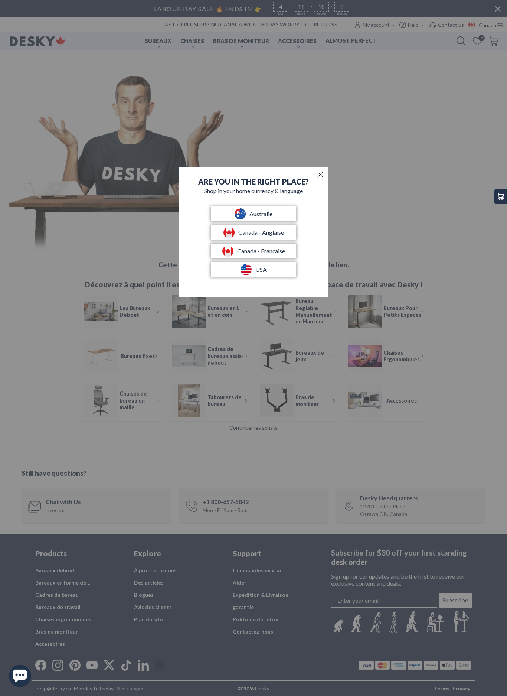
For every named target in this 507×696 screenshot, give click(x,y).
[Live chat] (20, 676)
